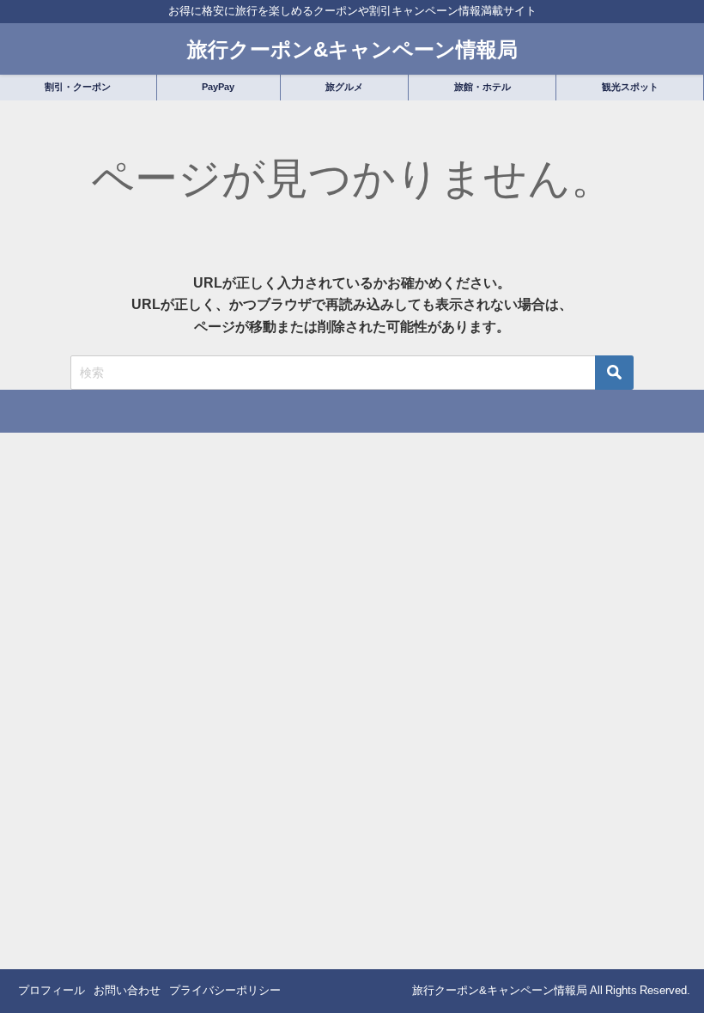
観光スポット (630, 87)
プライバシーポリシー (225, 990)
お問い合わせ (127, 990)
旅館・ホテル (482, 87)
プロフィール (51, 990)
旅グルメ (344, 87)
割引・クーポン (78, 87)
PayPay (218, 87)
